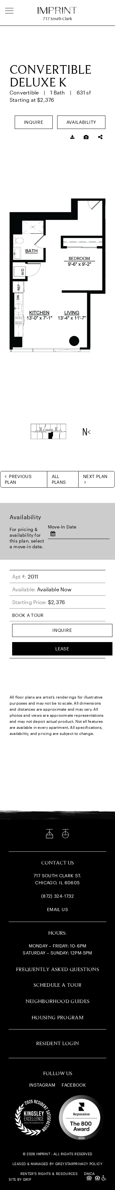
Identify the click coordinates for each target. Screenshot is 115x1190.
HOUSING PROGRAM (57, 1018)
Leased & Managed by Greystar (42, 1163)
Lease (62, 648)
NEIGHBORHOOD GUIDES (58, 1001)
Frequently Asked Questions (57, 969)
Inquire (33, 122)
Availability (81, 122)
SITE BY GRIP (20, 1179)
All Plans (59, 479)
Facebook (74, 1085)
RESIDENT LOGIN (57, 1043)
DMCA (89, 1173)
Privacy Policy (88, 1163)
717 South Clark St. (57, 875)
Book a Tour (28, 615)
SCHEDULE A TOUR (57, 985)
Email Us (57, 909)
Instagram (42, 1085)
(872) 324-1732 (57, 896)
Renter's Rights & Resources (49, 1173)
